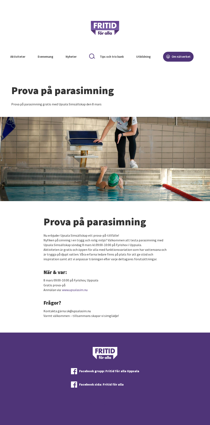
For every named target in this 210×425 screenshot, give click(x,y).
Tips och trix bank (112, 57)
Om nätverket (181, 57)
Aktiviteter (17, 57)
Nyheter (71, 57)
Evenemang (45, 57)
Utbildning (143, 57)
